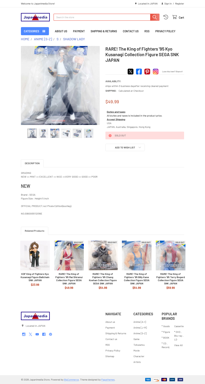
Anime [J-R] (140, 327)
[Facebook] (44, 334)
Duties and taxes (116, 111)
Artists (137, 361)
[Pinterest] (50, 334)
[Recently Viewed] (166, 17)
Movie (136, 350)
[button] (125, 147)
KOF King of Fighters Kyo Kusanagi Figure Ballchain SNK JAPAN (35, 277)
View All (178, 345)
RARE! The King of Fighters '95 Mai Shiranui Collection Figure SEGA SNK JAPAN (69, 278)
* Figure (166, 331)
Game (136, 339)
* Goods (166, 326)
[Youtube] (37, 334)
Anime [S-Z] (140, 333)
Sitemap (109, 356)
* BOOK (165, 337)
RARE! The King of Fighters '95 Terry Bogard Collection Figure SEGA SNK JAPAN (170, 278)
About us (61, 31)
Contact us (131, 31)
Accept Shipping (116, 119)
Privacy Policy (165, 31)
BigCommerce (71, 379)
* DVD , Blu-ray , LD (178, 335)
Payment (79, 31)
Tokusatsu (139, 344)
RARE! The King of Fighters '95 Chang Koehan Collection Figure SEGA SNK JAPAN (103, 278)
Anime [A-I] (139, 321)
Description (32, 163)
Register (179, 3)
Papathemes (108, 379)
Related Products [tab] (34, 230)
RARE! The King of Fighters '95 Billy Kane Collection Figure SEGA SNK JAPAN (136, 278)
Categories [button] (31, 31)
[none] (60, 85)
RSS (146, 31)
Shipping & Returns (104, 31)
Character (138, 356)
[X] (30, 334)
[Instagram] (24, 334)
